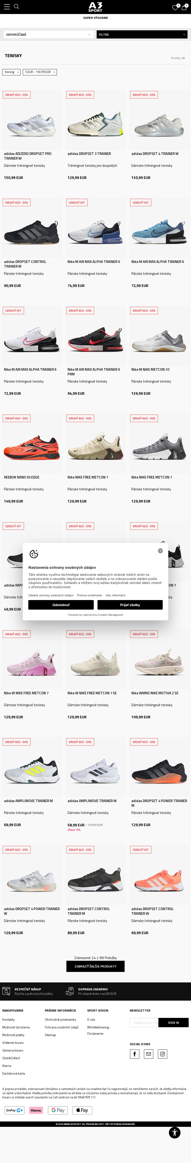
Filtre (104, 34)
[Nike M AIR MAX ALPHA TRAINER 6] (95, 228)
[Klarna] (36, 1110)
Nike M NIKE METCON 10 (150, 369)
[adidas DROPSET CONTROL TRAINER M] (32, 228)
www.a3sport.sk (74, 1124)
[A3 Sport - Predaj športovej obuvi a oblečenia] (95, 7)
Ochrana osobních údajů (61, 1027)
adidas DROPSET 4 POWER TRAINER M (159, 803)
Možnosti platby (13, 1034)
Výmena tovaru (12, 1050)
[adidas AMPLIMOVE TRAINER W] (95, 767)
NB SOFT (99, 1124)
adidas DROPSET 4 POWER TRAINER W (32, 911)
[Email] (148, 1054)
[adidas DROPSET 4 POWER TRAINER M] (159, 767)
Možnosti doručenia (16, 1027)
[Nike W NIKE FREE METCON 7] (32, 659)
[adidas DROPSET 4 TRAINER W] (159, 120)
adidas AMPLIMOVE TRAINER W (92, 801)
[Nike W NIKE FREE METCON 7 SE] (95, 659)
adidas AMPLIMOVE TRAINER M (28, 801)
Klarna (6, 1065)
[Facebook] (134, 1054)
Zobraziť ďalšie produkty (95, 966)
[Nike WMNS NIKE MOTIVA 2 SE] (159, 659)
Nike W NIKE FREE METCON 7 (26, 693)
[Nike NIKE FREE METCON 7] (95, 443)
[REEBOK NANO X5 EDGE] (32, 443)
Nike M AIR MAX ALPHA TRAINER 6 (94, 261)
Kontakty (8, 1019)
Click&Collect (11, 1057)
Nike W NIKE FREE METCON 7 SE (92, 693)
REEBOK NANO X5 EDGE (21, 477)
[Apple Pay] (82, 1110)
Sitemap (50, 1034)
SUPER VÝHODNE (95, 17)
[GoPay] (14, 1110)
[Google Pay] (58, 1110)
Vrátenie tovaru (13, 1042)
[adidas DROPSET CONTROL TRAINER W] (159, 875)
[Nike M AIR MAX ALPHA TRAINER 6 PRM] (95, 336)
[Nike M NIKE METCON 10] (159, 336)
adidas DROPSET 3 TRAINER (89, 153)
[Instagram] (162, 1054)
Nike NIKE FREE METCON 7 (88, 477)
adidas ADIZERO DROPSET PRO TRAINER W (27, 156)
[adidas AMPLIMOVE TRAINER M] (32, 767)
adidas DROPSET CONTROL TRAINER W (152, 911)
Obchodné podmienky (60, 1019)
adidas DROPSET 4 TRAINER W (155, 153)
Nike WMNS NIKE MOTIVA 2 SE (154, 693)
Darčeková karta (13, 1073)
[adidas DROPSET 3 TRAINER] (95, 120)
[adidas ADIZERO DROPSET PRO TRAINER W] (32, 120)
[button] (175, 1133)
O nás (91, 1019)
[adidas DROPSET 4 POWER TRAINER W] (32, 875)
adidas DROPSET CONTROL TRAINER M (25, 264)
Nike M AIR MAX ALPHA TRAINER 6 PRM (94, 372)
